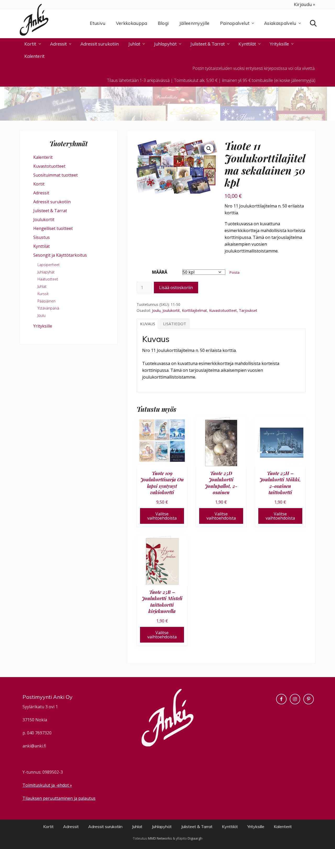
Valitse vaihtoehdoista (162, 516)
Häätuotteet (47, 279)
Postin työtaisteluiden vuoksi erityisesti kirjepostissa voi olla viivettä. (253, 68)
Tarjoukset (248, 310)
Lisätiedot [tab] (174, 323)
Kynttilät (41, 246)
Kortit (38, 184)
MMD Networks (160, 838)
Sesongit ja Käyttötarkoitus (60, 255)
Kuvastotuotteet (223, 310)
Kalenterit (43, 157)
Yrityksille (42, 326)
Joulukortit (171, 310)
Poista (234, 272)
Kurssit (43, 293)
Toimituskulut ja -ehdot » (47, 785)
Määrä (159, 272)
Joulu (156, 310)
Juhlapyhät (46, 271)
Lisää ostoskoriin (176, 287)
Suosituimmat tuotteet (55, 175)
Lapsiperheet (48, 264)
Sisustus (41, 237)
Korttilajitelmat (194, 310)
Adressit (41, 193)
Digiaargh (195, 838)
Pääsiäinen (46, 301)
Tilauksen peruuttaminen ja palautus (59, 798)
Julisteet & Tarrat (50, 210)
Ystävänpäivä (48, 308)
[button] (209, 148)
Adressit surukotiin (52, 202)
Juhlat (42, 286)
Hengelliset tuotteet (53, 228)
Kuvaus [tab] (147, 323)
